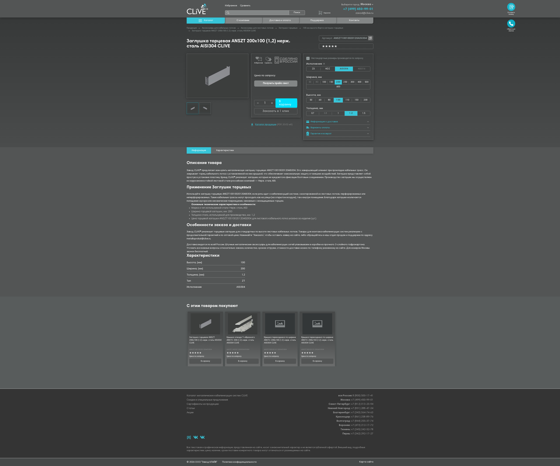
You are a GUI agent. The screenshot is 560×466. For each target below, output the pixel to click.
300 (352, 82)
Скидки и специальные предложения (207, 400)
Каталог (208, 20)
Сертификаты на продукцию (203, 404)
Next (246, 76)
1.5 (363, 113)
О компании (243, 20)
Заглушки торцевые (288, 28)
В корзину (205, 361)
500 (366, 82)
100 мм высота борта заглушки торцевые (323, 28)
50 (311, 81)
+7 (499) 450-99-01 (358, 9)
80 (318, 81)
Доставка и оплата (280, 20)
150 (331, 82)
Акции (190, 412)
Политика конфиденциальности (239, 462)
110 (347, 100)
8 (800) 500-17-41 (363, 396)
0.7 (312, 113)
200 (365, 100)
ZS (316, 69)
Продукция (192, 28)
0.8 (328, 112)
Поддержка (317, 20)
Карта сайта (366, 462)
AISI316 (364, 69)
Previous (189, 76)
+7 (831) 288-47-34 (362, 408)
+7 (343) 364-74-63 (362, 412)
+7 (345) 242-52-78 (362, 429)
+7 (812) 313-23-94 (362, 404)
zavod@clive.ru (364, 13)
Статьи (191, 408)
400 (359, 82)
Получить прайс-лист (276, 83)
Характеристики (225, 150)
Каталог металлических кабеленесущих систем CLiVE (217, 396)
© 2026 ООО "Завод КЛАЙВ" (202, 462)
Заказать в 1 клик (275, 111)
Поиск (297, 12)
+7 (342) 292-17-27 (362, 434)
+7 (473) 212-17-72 (362, 425)
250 (345, 82)
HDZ (330, 69)
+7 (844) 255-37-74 (362, 421)
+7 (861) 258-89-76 (362, 417)
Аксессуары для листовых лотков (257, 28)
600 (338, 87)
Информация (199, 150)
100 (324, 82)
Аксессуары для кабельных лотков (219, 28)
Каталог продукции (265, 124)
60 (320, 100)
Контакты (354, 20)
